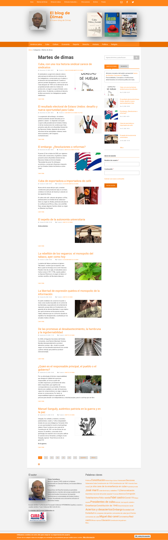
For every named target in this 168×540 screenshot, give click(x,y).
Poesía (103, 2)
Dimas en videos (56, 2)
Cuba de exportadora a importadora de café (64, 181)
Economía (65, 44)
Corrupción (130, 494)
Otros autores (85, 2)
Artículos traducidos (70, 2)
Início (30, 50)
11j (118, 490)
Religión (114, 44)
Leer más (41, 99)
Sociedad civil (128, 510)
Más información (89, 537)
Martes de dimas (78, 70)
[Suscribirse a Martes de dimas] (70, 464)
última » (93, 457)
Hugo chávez (114, 480)
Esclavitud (89, 513)
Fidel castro (118, 497)
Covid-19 (129, 497)
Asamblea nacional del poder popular (98, 494)
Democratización (127, 490)
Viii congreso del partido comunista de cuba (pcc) (112, 513)
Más (121, 147)
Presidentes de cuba (102, 501)
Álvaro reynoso (96, 520)
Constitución (98, 480)
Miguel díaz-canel (109, 516)
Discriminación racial (125, 506)
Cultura (55, 44)
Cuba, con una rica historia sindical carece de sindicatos (128, 88)
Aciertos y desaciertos (98, 509)
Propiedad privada (132, 486)
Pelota (107, 480)
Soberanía (89, 483)
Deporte (76, 44)
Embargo (117, 509)
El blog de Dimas (60, 15)
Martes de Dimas (42, 2)
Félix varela (104, 497)
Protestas (116, 494)
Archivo (95, 2)
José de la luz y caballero (108, 491)
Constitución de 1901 (120, 483)
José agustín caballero (127, 502)
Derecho (86, 44)
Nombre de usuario (111, 160)
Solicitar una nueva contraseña (114, 179)
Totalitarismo (92, 497)
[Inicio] (37, 20)
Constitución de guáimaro (118, 520)
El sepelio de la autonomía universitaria (61, 219)
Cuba (47, 44)
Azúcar (117, 502)
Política (105, 44)
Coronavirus (124, 517)
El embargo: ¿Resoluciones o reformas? (62, 146)
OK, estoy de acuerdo (142, 536)
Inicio (31, 2)
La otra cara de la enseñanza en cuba (108, 486)
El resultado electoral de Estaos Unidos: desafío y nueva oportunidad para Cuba (67, 108)
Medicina (122, 494)
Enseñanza (90, 505)
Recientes (124, 66)
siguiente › (83, 457)
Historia (96, 44)
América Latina (36, 44)
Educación (106, 520)
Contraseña (108, 169)
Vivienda (131, 483)
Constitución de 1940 (107, 505)
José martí (92, 490)
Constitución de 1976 (104, 483)
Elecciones (130, 480)
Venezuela (121, 480)
